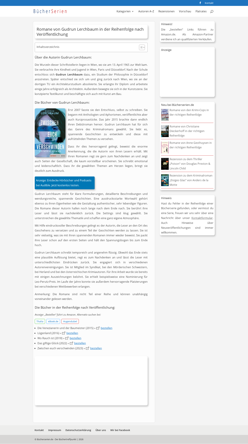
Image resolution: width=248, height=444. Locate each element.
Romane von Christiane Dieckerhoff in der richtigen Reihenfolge (187, 131)
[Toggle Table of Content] (140, 47)
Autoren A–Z (146, 11)
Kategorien (124, 11)
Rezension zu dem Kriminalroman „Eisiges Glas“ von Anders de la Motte (191, 180)
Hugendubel (70, 321)
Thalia (39, 321)
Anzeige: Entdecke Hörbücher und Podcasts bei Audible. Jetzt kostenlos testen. (63, 183)
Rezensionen (166, 11)
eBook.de (53, 321)
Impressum (54, 430)
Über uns (100, 430)
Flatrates (201, 11)
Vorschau (185, 11)
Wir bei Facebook (120, 430)
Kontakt (209, 3)
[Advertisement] (91, 381)
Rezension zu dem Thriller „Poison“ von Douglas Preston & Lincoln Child (190, 163)
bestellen (106, 328)
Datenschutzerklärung (78, 430)
